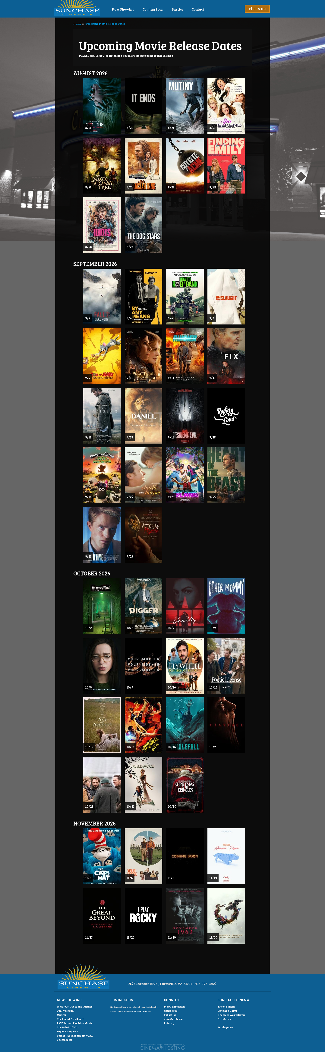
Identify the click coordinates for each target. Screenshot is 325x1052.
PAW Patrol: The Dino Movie (74, 1023)
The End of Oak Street (70, 1019)
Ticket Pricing (226, 1006)
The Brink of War (68, 1027)
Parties (177, 9)
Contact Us (171, 1010)
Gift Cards (224, 1019)
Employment (225, 1027)
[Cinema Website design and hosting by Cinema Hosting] (162, 1046)
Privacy (169, 1023)
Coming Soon (153, 9)
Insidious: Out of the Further (74, 1006)
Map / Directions (174, 1006)
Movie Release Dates (137, 1011)
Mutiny (61, 1015)
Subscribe (170, 1015)
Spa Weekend (65, 1010)
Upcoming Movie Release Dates (105, 23)
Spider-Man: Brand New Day (75, 1035)
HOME (77, 23)
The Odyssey (65, 1039)
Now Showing (123, 9)
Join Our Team (173, 1019)
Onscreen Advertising (231, 1015)
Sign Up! (259, 9)
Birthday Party (227, 1010)
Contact (198, 9)
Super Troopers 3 (67, 1031)
